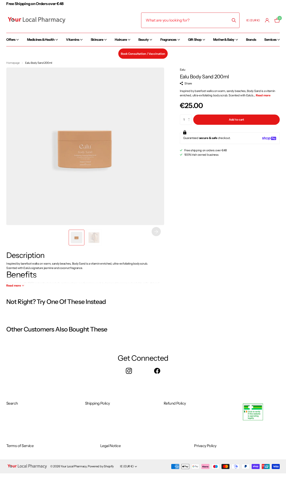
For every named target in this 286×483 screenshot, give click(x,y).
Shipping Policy (97, 403)
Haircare (121, 39)
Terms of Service (19, 445)
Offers (10, 39)
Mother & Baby (223, 39)
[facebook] (157, 371)
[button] (156, 231)
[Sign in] (267, 20)
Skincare (97, 39)
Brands (251, 39)
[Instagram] (129, 371)
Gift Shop (195, 39)
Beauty (143, 39)
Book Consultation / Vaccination (143, 54)
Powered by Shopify (101, 466)
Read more (263, 95)
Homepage (13, 62)
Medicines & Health (41, 39)
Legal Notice (110, 445)
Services (270, 39)
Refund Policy (175, 403)
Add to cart (236, 120)
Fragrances (168, 39)
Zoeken (234, 20)
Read (13, 285)
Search (12, 403)
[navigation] (76, 237)
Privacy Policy (205, 445)
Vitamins (72, 39)
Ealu (182, 69)
